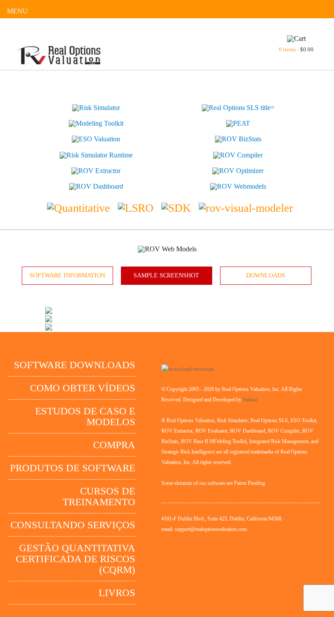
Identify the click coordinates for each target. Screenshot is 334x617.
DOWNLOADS (265, 275)
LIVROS (117, 592)
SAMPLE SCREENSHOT (166, 275)
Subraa (250, 400)
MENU (17, 11)
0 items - (296, 49)
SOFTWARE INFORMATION (67, 275)
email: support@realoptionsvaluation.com (204, 529)
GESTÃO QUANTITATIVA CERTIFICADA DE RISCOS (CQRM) (75, 559)
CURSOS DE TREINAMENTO (99, 496)
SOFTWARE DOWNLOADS (74, 365)
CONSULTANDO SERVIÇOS (72, 525)
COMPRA (114, 445)
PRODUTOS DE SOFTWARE (72, 468)
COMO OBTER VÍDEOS (82, 388)
